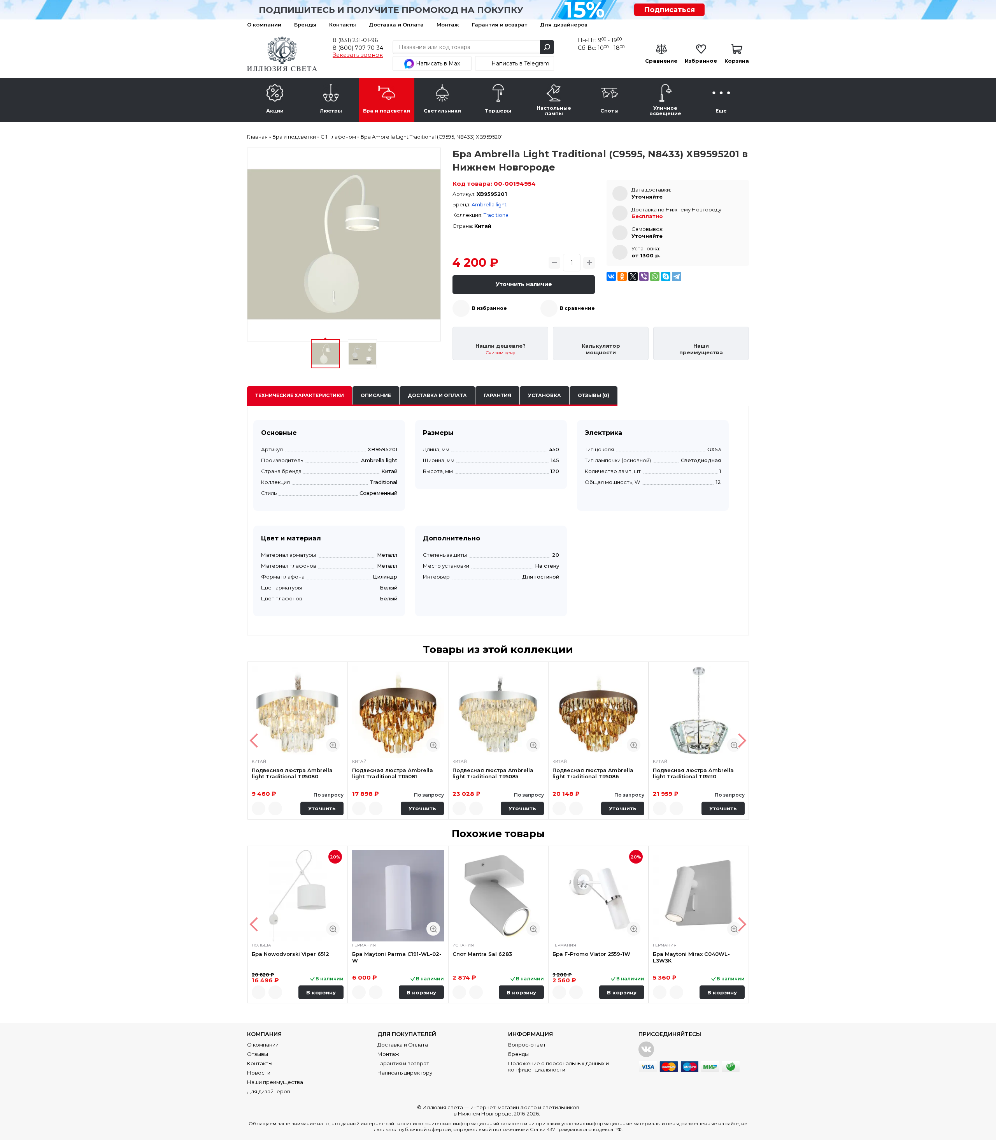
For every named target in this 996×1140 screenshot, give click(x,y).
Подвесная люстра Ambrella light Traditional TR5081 (392, 773)
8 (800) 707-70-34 (358, 47)
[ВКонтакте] (611, 276)
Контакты (342, 24)
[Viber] (644, 276)
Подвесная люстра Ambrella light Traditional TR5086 (592, 773)
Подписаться (669, 9)
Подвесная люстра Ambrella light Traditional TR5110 (693, 773)
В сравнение (577, 308)
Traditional (497, 215)
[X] (633, 276)
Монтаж (448, 24)
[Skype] (665, 276)
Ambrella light (489, 204)
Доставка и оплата (437, 395)
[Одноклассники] (622, 276)
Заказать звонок (358, 55)
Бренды (305, 24)
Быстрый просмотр (333, 745)
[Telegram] (676, 276)
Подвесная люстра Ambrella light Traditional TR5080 (292, 773)
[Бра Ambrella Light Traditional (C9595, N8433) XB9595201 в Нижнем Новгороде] (343, 244)
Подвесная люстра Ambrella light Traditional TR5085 (492, 773)
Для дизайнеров (563, 24)
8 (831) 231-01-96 (355, 40)
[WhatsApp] (654, 276)
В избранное (489, 308)
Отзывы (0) (593, 395)
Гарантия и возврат (499, 24)
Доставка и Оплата (396, 24)
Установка (544, 395)
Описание (376, 395)
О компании (264, 24)
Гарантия (497, 395)
